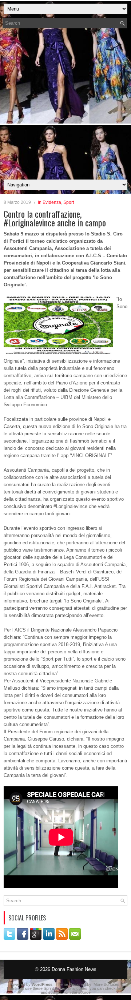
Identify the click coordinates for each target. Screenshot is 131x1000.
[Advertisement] (65, 106)
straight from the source (69, 992)
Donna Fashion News (74, 969)
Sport (68, 202)
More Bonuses (106, 984)
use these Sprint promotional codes (56, 988)
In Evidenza (49, 202)
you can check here (107, 988)
